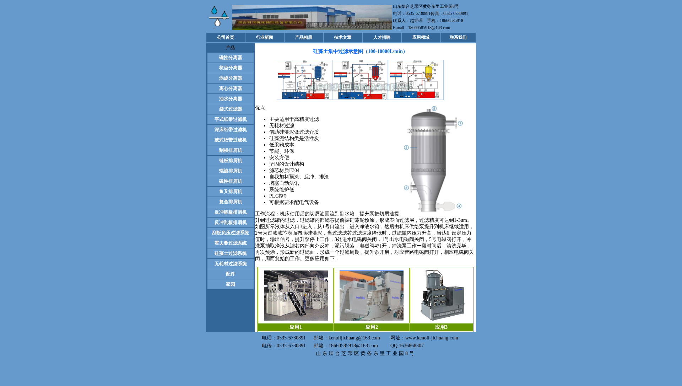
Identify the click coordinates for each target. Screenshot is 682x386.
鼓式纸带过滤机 (231, 140)
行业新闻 (264, 37)
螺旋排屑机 (230, 170)
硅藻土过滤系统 (231, 253)
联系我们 (458, 37)
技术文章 (342, 37)
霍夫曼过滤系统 (231, 243)
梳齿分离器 (230, 67)
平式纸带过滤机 (231, 119)
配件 (230, 274)
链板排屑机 (230, 160)
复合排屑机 (230, 201)
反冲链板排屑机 (231, 212)
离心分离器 (230, 88)
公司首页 (225, 37)
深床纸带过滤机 (231, 129)
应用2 (372, 327)
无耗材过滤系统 (231, 263)
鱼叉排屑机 (230, 191)
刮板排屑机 (230, 150)
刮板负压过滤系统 (230, 232)
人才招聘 (381, 37)
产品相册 (303, 37)
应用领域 (420, 37)
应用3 (441, 327)
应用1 (295, 327)
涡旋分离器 (230, 78)
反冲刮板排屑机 (231, 222)
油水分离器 (230, 98)
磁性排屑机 (230, 181)
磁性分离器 (230, 57)
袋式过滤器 (230, 109)
